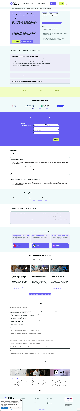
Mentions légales (49, 403)
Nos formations (23, 398)
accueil (13, 8)
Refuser (11, 407)
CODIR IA (38, 3)
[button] (40, 56)
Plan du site (48, 399)
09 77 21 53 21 (14, 37)
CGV (48, 402)
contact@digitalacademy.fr (26, 129)
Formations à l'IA (23, 399)
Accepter (4, 407)
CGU (11, 409)
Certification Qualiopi (49, 398)
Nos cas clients (36, 399)
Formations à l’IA (32, 3)
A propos (42, 3)
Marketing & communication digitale (20, 8)
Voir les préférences (18, 407)
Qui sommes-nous (36, 398)
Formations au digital (25, 3)
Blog (35, 402)
